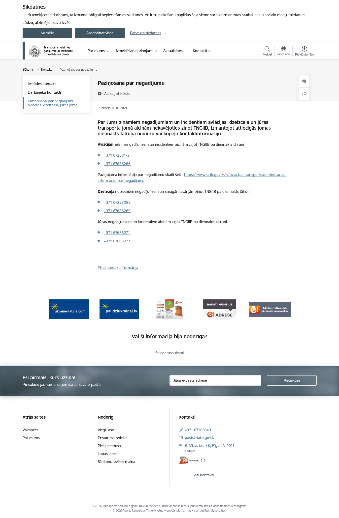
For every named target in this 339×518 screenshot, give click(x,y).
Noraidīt (47, 32)
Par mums (31, 437)
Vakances (30, 430)
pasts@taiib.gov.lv (199, 437)
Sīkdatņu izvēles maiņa (116, 461)
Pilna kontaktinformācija (118, 267)
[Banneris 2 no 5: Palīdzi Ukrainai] (119, 309)
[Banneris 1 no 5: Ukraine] (69, 309)
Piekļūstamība (109, 445)
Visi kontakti (204, 475)
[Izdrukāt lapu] (304, 81)
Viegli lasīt (106, 430)
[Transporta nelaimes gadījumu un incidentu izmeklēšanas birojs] (50, 51)
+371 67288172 (117, 155)
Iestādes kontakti (42, 83)
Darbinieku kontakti (44, 92)
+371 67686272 (117, 241)
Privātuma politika (113, 437)
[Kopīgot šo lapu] (304, 94)
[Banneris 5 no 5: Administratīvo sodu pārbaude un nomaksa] (270, 309)
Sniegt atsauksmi (169, 352)
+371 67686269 (117, 210)
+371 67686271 (117, 232)
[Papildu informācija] (203, 460)
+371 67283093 (117, 202)
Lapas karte (107, 453)
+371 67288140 (198, 430)
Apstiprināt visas (99, 32)
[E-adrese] (189, 460)
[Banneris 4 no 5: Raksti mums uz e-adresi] (219, 309)
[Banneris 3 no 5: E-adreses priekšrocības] (170, 309)
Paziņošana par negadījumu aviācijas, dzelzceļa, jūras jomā (52, 103)
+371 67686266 (117, 163)
